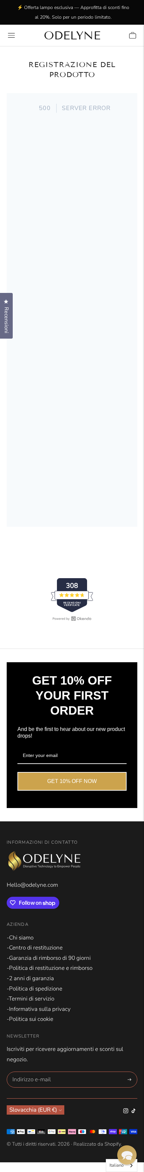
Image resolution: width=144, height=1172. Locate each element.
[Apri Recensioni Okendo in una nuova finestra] (72, 618)
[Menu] (11, 35)
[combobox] (121, 1165)
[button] (127, 1155)
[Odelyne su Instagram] (125, 1111)
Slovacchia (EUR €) (33, 1110)
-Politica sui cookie (30, 1019)
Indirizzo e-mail (30, 1072)
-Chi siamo (20, 937)
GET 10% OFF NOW (72, 781)
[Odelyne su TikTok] (133, 1111)
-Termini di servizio (30, 999)
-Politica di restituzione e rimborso (49, 968)
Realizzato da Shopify (97, 1144)
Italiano (117, 1165)
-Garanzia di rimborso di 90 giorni (49, 958)
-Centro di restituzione (35, 947)
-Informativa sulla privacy (39, 1009)
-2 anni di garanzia (30, 978)
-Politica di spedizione (34, 989)
